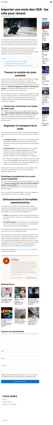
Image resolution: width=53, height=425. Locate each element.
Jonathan (15, 260)
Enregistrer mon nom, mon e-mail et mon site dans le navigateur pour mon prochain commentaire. (19, 375)
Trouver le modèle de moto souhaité (16, 61)
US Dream (4, 2)
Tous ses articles (31, 277)
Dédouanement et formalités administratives (18, 65)
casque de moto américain (24, 249)
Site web (3, 365)
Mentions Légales (6, 401)
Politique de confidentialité (9, 404)
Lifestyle (3, 6)
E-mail (3, 358)
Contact (4, 399)
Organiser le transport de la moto (15, 63)
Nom (2, 351)
